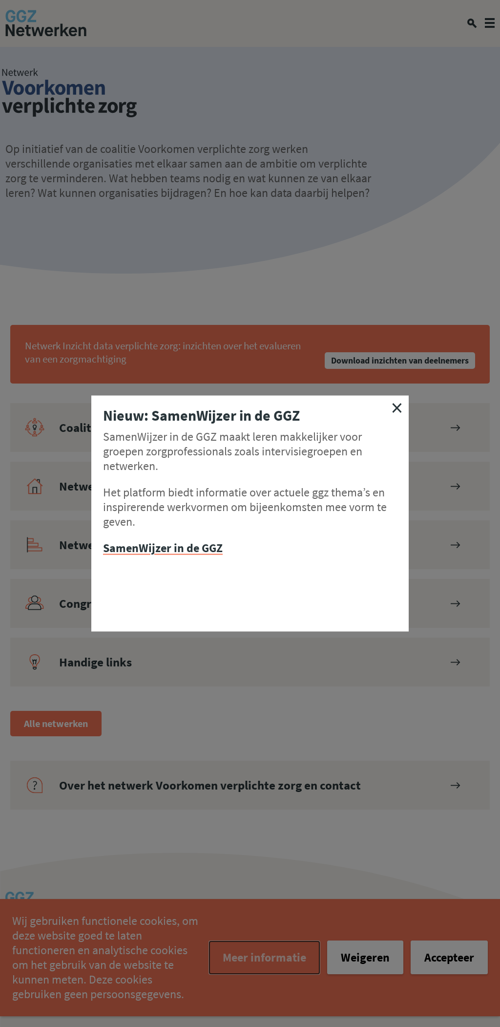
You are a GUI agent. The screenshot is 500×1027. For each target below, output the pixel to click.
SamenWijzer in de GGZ (163, 548)
